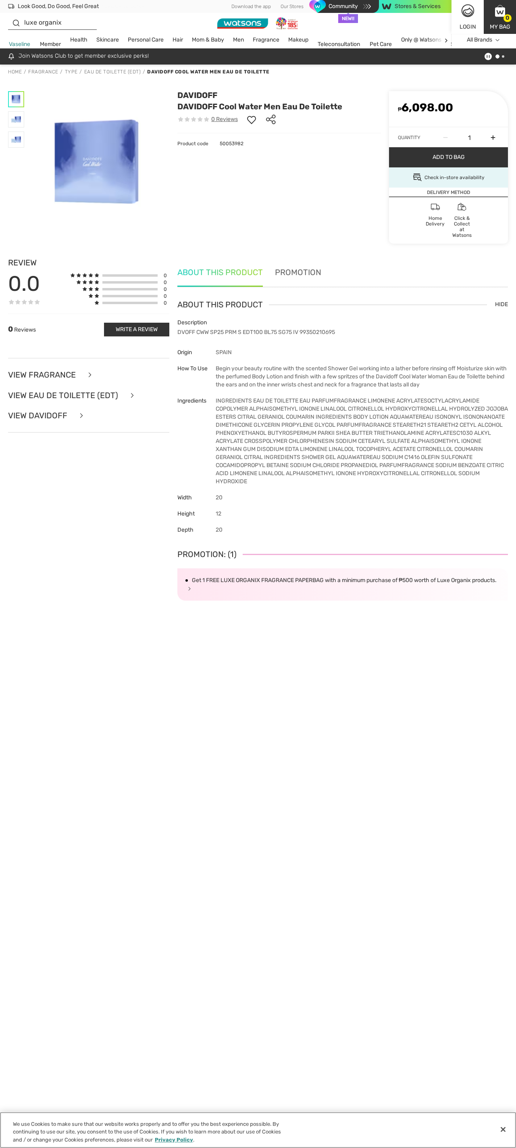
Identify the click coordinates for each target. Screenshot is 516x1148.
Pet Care (381, 44)
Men (238, 39)
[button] (500, 17)
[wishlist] (252, 119)
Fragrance (266, 39)
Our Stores (292, 6)
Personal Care (146, 39)
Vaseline (19, 44)
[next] (446, 40)
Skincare (107, 39)
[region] (258, 1130)
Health (78, 39)
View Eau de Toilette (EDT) (64, 395)
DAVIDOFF (197, 95)
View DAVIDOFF (38, 415)
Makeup (298, 39)
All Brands (479, 39)
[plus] (493, 138)
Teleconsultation (339, 44)
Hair (178, 39)
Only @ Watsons (421, 39)
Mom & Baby (208, 39)
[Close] (503, 1129)
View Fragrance (43, 375)
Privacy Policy (174, 1140)
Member (50, 44)
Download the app (251, 6)
